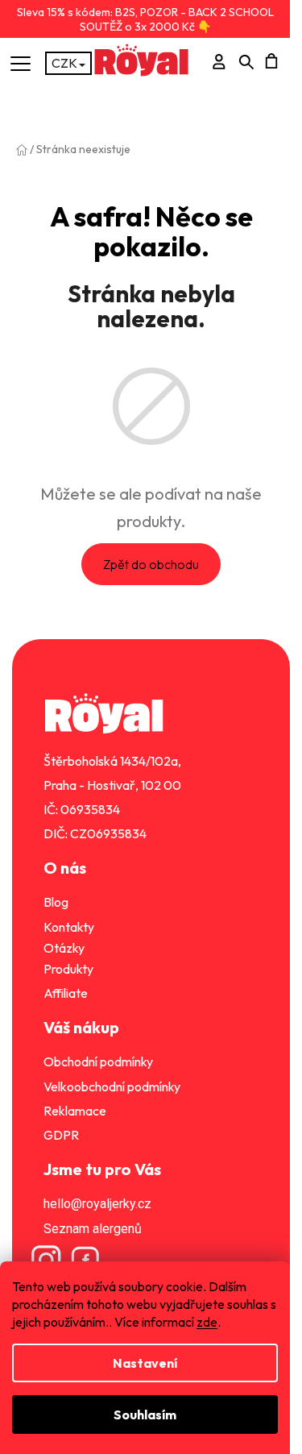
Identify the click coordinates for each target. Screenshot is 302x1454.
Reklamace (74, 1111)
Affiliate (65, 993)
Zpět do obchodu (151, 564)
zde (207, 1322)
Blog (55, 902)
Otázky (64, 948)
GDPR (61, 1135)
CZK (64, 63)
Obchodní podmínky (98, 1061)
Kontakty (68, 927)
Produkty (68, 969)
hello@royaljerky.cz (97, 1203)
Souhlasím (145, 1414)
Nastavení (145, 1363)
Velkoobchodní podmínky (111, 1086)
